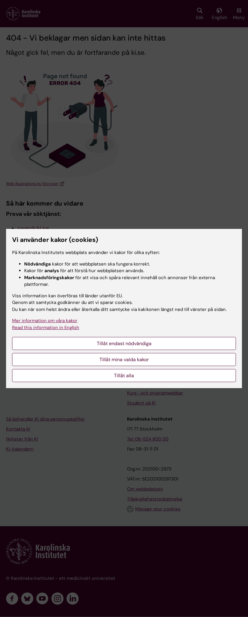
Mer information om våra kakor (44, 321)
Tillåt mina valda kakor (124, 359)
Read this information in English (45, 328)
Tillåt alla (124, 375)
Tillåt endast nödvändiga (124, 343)
